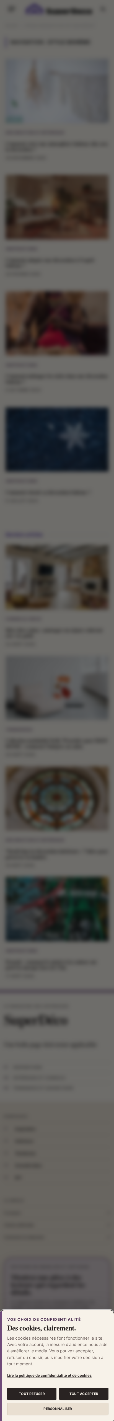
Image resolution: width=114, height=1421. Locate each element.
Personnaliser (57, 1409)
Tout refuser (32, 1394)
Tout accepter (83, 1394)
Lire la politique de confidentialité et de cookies (49, 1375)
